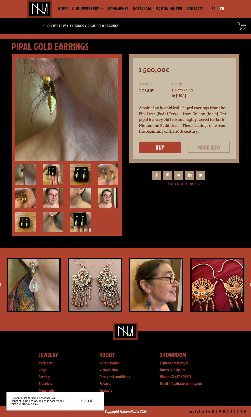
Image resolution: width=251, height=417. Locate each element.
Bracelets (45, 383)
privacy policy (30, 404)
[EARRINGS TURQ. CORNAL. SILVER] (129, 285)
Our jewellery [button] (86, 9)
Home (64, 9)
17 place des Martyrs (174, 363)
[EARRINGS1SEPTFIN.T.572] (68, 285)
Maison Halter (169, 9)
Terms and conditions (114, 377)
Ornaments (118, 9)
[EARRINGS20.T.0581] (190, 285)
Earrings (45, 377)
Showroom (173, 354)
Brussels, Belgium (172, 370)
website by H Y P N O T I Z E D (218, 411)
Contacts (195, 9)
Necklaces (46, 363)
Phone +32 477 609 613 (175, 377)
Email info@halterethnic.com (181, 383)
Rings (43, 370)
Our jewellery (54, 26)
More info (208, 147)
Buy (159, 147)
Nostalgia (142, 9)
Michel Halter (108, 370)
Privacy (104, 383)
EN (222, 9)
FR (214, 9)
